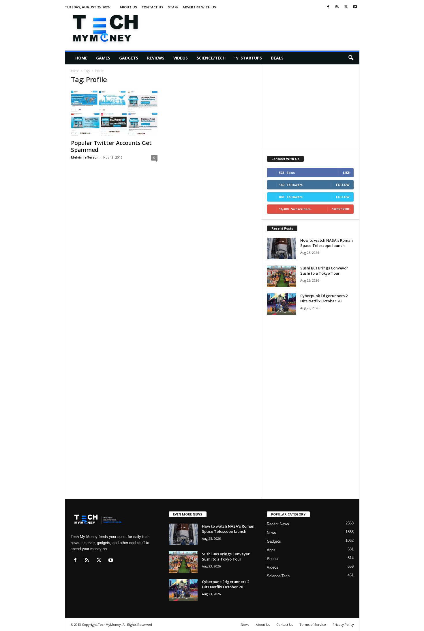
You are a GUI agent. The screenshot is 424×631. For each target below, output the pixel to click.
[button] (350, 58)
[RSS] (337, 7)
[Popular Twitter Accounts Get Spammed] (114, 113)
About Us (128, 7)
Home (81, 58)
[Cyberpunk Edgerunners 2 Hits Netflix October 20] (281, 304)
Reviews (155, 58)
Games (103, 58)
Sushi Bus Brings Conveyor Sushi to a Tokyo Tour (324, 270)
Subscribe (341, 209)
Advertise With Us (199, 7)
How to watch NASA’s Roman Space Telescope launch (326, 243)
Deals (277, 58)
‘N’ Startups (248, 58)
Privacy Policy (343, 624)
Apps (271, 550)
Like (346, 172)
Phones (273, 558)
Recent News (278, 524)
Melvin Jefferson (85, 157)
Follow (343, 185)
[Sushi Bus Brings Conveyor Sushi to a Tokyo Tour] (281, 276)
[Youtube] (355, 7)
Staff (173, 7)
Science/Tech (211, 58)
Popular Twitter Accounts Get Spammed (111, 146)
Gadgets (128, 58)
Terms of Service (312, 624)
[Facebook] (328, 7)
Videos (180, 58)
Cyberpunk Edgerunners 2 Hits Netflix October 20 (324, 298)
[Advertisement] (254, 27)
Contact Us (152, 7)
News (271, 533)
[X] (346, 7)
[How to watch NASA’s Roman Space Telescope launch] (281, 248)
